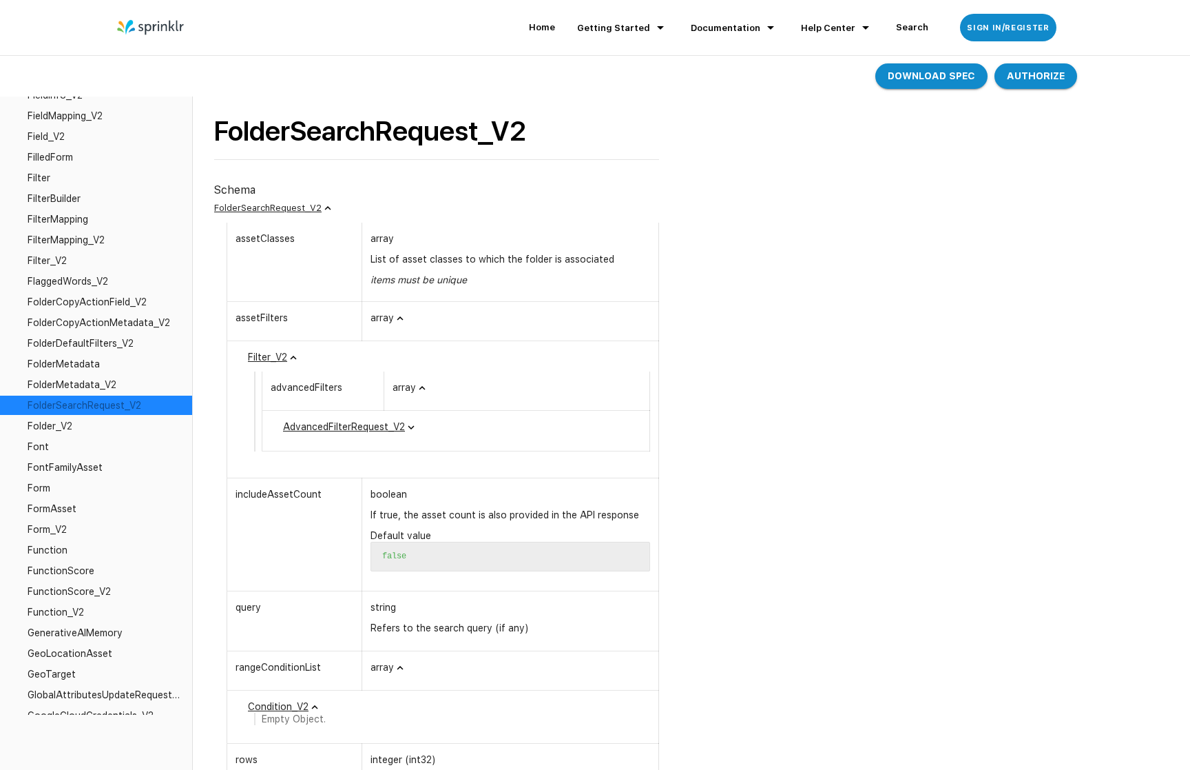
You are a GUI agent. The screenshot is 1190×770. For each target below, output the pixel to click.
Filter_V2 (267, 357)
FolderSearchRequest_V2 (268, 208)
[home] (151, 27)
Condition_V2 (278, 706)
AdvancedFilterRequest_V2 (344, 426)
